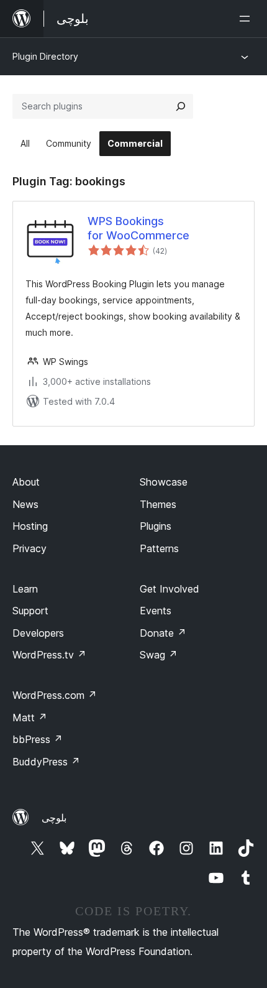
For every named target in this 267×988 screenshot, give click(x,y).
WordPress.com (54, 695)
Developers (38, 633)
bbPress (37, 739)
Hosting (30, 526)
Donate (163, 633)
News (25, 504)
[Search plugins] (180, 106)
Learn (25, 589)
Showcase (164, 482)
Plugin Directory (45, 56)
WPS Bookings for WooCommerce (138, 228)
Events (155, 610)
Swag (159, 655)
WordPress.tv (49, 655)
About (26, 482)
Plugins (155, 526)
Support (30, 610)
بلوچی (54, 817)
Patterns (159, 548)
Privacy (29, 548)
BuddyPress (46, 761)
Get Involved (169, 589)
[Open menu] (247, 18)
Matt (29, 717)
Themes (158, 504)
